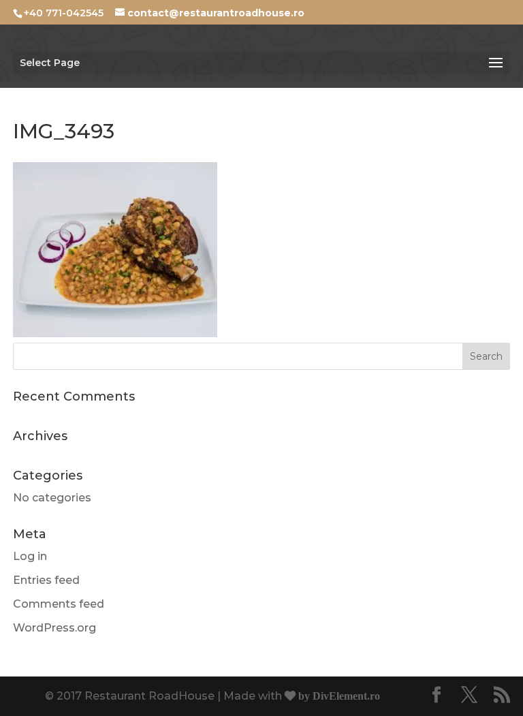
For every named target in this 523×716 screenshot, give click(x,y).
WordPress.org (54, 627)
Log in (30, 556)
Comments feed (58, 603)
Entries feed (46, 580)
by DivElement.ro (338, 695)
